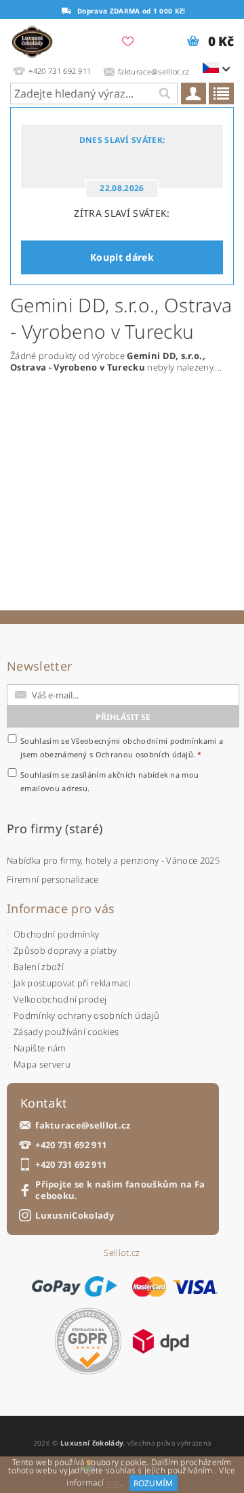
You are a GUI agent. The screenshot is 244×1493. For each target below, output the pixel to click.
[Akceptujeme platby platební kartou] (175, 1286)
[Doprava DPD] (160, 1341)
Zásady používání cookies (66, 1032)
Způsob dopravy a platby (65, 950)
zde (113, 1483)
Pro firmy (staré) (54, 828)
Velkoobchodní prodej (60, 999)
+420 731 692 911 (70, 1145)
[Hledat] (164, 93)
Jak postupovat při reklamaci (72, 983)
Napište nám (40, 1048)
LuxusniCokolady (74, 1215)
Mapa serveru (42, 1064)
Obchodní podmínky (56, 934)
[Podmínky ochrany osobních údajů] (88, 1340)
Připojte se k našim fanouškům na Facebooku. (120, 1190)
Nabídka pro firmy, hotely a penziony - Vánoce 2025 (113, 860)
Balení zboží (39, 967)
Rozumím (153, 1483)
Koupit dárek (122, 257)
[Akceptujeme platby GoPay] (74, 1286)
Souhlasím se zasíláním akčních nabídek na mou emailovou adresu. (109, 781)
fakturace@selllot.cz (82, 1125)
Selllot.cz (122, 1252)
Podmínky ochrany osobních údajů (86, 1015)
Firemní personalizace (53, 879)
